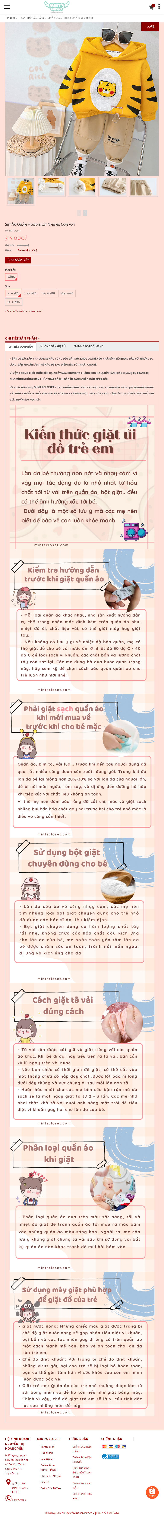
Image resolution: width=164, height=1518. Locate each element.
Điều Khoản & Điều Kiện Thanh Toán (82, 1473)
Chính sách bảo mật (82, 1485)
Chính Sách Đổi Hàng (82, 1449)
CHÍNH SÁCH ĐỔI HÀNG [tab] (88, 346)
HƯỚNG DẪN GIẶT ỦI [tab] (53, 346)
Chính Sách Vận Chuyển (82, 1459)
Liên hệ (45, 1482)
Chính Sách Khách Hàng (48, 1467)
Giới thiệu (47, 1452)
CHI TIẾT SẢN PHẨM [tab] (21, 346)
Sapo (116, 1513)
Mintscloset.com (84, 1513)
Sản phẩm (47, 1459)
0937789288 (19, 1499)
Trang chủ (11, 18)
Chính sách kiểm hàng (82, 1496)
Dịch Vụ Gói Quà (51, 1476)
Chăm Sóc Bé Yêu (51, 1488)
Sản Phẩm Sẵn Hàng (32, 18)
